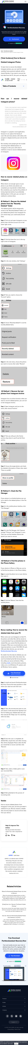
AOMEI (7, 79)
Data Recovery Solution (8, 51)
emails (8, 663)
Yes (9, 835)
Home (2, 51)
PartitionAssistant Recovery (9, 651)
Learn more (10, 1043)
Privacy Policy (11, 1029)
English (13, 1022)
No (14, 835)
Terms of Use (17, 1029)
